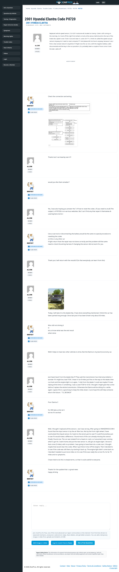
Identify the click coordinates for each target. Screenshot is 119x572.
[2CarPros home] (57, 2)
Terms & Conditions (94, 566)
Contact (62, 566)
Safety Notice (107, 566)
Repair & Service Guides (11, 25)
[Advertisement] (71, 76)
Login (98, 2)
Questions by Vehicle (10, 13)
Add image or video (40, 543)
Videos (6, 53)
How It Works (8, 48)
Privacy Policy (81, 566)
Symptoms (7, 30)
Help (68, 566)
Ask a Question (8, 8)
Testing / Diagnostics (10, 19)
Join (103, 2)
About (73, 566)
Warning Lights (8, 36)
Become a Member (9, 65)
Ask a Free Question (85, 543)
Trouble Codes (8, 42)
